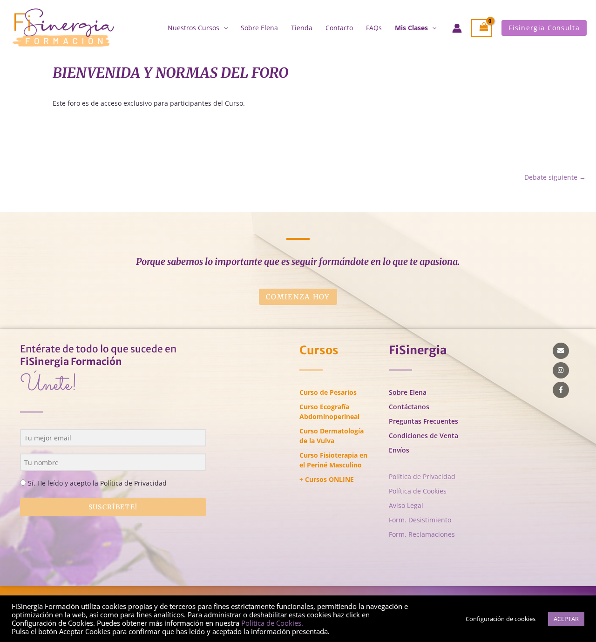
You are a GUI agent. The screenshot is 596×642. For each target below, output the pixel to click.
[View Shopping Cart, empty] (482, 28)
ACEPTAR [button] (566, 619)
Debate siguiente (555, 177)
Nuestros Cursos (193, 27)
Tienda (301, 27)
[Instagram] (561, 370)
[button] (544, 28)
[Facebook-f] (561, 390)
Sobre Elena (259, 27)
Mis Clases (411, 27)
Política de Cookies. (272, 623)
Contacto (339, 27)
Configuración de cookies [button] (500, 619)
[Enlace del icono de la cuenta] (457, 28)
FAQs (374, 27)
